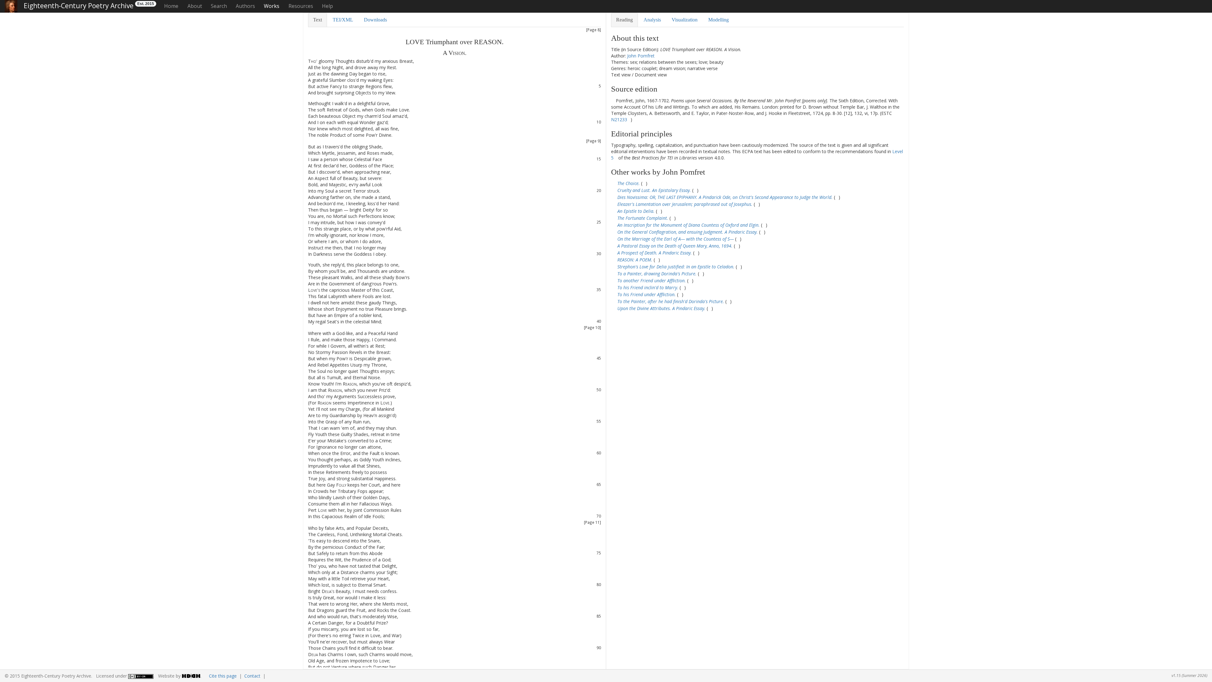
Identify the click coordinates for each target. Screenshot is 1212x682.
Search (219, 6)
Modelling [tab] (718, 19)
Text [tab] (317, 19)
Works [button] (271, 6)
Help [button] (327, 6)
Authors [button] (245, 6)
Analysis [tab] (652, 19)
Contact (252, 676)
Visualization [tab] (685, 19)
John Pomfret (641, 56)
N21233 (619, 120)
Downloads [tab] (375, 19)
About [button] (194, 6)
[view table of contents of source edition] (613, 101)
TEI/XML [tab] (343, 19)
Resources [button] (300, 6)
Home (171, 6)
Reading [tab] (624, 19)
